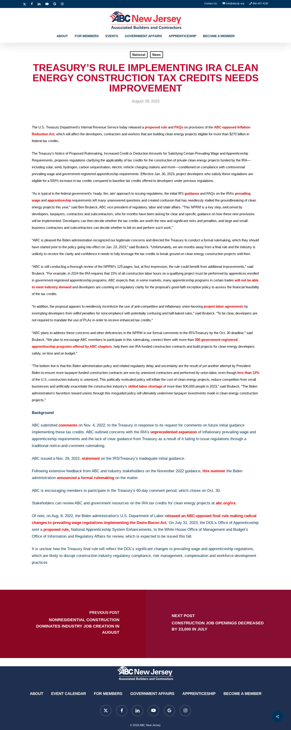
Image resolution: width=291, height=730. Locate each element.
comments (67, 425)
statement (91, 458)
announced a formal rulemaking (85, 478)
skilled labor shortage (145, 386)
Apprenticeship (199, 694)
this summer (214, 471)
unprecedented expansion (174, 432)
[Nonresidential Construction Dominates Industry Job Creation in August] (73, 624)
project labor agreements (223, 306)
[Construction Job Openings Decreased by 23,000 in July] (218, 624)
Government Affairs (152, 694)
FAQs (178, 127)
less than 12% (248, 373)
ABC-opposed (225, 127)
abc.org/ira (225, 503)
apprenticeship (59, 200)
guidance (192, 193)
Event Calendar (68, 694)
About (36, 694)
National (138, 54)
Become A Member (242, 694)
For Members (108, 694)
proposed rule (156, 127)
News (156, 54)
